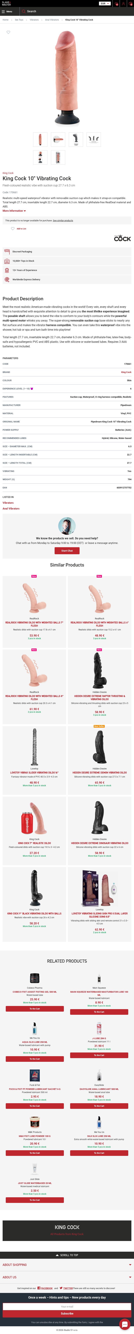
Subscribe (67, 1313)
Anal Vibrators (52, 20)
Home (5, 20)
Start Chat (67, 550)
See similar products (63, 220)
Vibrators (34, 20)
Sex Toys (19, 20)
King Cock (8, 173)
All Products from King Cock (67, 1234)
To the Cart (35, 1009)
